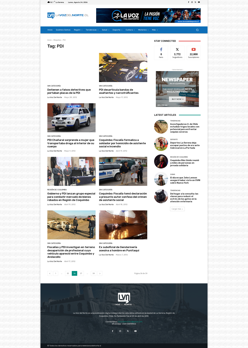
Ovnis (172, 174)
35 (68, 273)
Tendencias (175, 121)
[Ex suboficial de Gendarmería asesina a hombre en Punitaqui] (123, 224)
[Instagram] (192, 2)
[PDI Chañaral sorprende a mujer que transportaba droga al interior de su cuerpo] (71, 117)
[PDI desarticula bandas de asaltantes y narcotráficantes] (123, 67)
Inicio (49, 40)
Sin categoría (54, 86)
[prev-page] (49, 273)
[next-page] (99, 273)
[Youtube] (199, 2)
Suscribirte (193, 48)
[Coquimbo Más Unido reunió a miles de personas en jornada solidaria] (161, 161)
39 (94, 273)
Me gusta (161, 48)
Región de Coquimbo (57, 190)
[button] (197, 30)
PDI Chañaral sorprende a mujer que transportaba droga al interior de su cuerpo (70, 143)
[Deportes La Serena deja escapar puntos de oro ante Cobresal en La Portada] (161, 144)
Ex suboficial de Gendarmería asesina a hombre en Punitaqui (119, 248)
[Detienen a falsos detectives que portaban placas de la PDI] (71, 67)
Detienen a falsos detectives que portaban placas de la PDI (69, 91)
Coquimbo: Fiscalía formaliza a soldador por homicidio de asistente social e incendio (122, 143)
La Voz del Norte (54, 97)
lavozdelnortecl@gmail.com (130, 322)
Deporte (174, 139)
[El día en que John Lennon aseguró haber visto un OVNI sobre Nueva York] (161, 179)
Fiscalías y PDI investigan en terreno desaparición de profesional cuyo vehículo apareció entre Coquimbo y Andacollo (71, 252)
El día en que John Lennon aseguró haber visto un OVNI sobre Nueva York (185, 180)
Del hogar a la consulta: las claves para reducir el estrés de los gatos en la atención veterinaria (184, 197)
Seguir (177, 48)
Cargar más (176, 209)
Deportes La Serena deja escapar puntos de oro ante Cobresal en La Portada (185, 145)
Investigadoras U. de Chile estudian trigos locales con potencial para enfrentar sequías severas (184, 128)
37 (81, 273)
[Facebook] (188, 2)
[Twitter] (195, 2)
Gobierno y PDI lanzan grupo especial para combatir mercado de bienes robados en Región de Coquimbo (71, 197)
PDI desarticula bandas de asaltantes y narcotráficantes (118, 91)
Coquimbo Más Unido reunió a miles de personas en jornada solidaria (184, 163)
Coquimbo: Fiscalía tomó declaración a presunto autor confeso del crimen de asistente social (123, 197)
